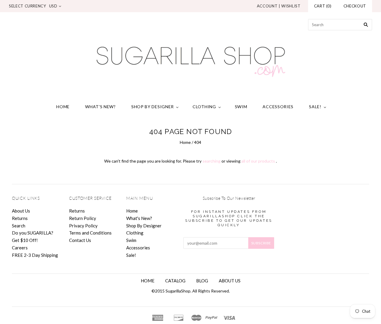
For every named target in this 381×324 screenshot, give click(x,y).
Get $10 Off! (25, 240)
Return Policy (82, 218)
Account (267, 6)
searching (211, 160)
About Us (21, 210)
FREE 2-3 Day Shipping (35, 255)
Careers (20, 247)
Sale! (315, 106)
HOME (147, 280)
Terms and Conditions (90, 232)
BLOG (202, 280)
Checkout (354, 6)
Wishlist (290, 6)
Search (18, 225)
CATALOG (175, 280)
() (323, 6)
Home (63, 106)
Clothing (204, 106)
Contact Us (80, 240)
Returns (20, 218)
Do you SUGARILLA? (32, 232)
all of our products (258, 160)
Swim (241, 106)
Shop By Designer (152, 106)
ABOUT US (230, 280)
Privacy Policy (83, 225)
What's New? (100, 106)
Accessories (278, 106)
